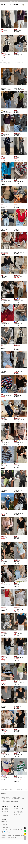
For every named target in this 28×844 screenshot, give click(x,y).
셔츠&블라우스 (8, 63)
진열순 (3, 60)
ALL (1, 62)
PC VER (25, 789)
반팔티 (16, 62)
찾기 (5, 4)
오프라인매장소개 (19, 789)
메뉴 (2, 4)
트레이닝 (4, 62)
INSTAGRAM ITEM (9, 832)
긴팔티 (19, 62)
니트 (22, 62)
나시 (12, 62)
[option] (14, 34)
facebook (7, 832)
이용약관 (11, 789)
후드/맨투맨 (2, 63)
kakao (11, 832)
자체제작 (8, 62)
